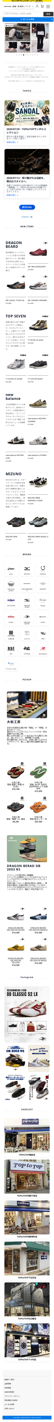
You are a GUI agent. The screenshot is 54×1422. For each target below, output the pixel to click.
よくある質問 (9, 1404)
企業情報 (7, 1384)
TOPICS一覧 (27, 217)
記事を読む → (12, 142)
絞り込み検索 (28, 19)
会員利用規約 (9, 1392)
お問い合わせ (9, 1408)
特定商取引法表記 (10, 1400)
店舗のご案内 (9, 1379)
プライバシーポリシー (12, 1396)
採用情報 (7, 1388)
